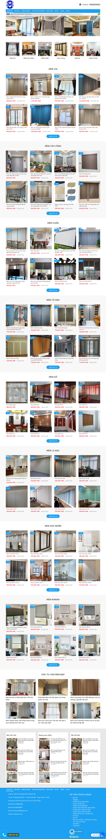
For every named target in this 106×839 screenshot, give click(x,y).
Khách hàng (49, 11)
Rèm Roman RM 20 (36, 627)
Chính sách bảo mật (79, 803)
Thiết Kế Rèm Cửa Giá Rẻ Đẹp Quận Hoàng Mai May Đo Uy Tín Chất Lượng (59, 774)
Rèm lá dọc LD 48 (84, 478)
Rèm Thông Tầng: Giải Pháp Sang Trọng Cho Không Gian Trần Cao (20, 722)
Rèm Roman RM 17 (11, 657)
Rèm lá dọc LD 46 (35, 509)
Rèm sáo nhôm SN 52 (12, 553)
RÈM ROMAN (53, 599)
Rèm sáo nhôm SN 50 (61, 553)
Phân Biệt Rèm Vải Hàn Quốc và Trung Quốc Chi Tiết (51, 699)
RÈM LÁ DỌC (53, 450)
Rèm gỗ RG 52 (59, 404)
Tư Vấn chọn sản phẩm (38, 11)
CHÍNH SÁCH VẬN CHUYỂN (82, 811)
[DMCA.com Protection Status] (74, 836)
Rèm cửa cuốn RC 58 (85, 281)
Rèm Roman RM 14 (84, 657)
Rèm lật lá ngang (11, 404)
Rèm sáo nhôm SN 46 (61, 582)
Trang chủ (10, 11)
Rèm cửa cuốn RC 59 (61, 281)
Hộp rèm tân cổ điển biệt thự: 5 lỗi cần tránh (21, 14)
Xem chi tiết (17, 84)
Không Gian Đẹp (25, 11)
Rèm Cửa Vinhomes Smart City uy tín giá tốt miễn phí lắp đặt (84, 722)
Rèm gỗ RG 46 (83, 433)
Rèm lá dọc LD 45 (60, 509)
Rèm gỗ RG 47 (59, 433)
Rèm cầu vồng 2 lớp (84, 174)
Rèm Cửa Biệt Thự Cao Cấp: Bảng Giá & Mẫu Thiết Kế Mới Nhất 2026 (26, 740)
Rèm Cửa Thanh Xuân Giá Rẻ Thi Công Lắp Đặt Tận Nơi (58, 762)
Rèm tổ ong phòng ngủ (61, 327)
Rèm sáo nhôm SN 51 (37, 553)
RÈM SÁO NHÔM (53, 526)
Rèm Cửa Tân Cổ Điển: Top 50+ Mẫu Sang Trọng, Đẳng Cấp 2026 (25, 751)
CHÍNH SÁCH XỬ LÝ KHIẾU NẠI (83, 813)
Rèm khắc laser (35, 251)
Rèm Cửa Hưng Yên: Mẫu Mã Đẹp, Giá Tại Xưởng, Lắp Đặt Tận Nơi (85, 699)
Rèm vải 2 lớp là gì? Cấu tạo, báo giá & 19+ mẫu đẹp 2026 (52, 722)
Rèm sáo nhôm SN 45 (85, 582)
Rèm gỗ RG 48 (35, 433)
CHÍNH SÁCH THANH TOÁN (81, 809)
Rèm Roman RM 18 (84, 627)
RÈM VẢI (53, 69)
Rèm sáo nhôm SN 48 (12, 582)
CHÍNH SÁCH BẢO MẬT (80, 805)
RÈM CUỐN (53, 223)
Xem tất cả (53, 136)
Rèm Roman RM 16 (36, 657)
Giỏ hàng (75, 815)
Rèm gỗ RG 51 (83, 404)
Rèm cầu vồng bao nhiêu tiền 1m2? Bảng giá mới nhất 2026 (26, 773)
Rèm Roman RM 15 (60, 657)
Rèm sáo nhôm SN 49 (85, 553)
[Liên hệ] (4, 834)
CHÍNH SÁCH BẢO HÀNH (81, 801)
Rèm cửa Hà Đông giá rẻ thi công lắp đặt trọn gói (58, 750)
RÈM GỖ (53, 377)
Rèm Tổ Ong (53, 300)
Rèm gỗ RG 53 (35, 404)
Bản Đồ (68, 11)
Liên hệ (62, 11)
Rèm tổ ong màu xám (36, 327)
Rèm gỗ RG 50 (10, 433)
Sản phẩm (17, 11)
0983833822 (94, 4)
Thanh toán (76, 825)
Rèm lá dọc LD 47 (11, 509)
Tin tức (57, 11)
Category (75, 799)
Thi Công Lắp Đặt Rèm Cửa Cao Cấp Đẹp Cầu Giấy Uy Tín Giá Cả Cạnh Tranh (59, 740)
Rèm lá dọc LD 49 (60, 478)
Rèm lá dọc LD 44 (84, 509)
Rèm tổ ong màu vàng (12, 358)
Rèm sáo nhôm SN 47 (37, 582)
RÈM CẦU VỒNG (53, 146)
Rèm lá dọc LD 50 (35, 478)
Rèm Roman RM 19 (60, 627)
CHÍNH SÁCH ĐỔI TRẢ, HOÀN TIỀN (84, 807)
